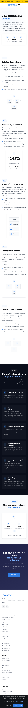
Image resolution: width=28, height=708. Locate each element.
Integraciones (5, 624)
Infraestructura (5, 665)
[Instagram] (7, 606)
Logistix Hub (5, 622)
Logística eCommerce (7, 638)
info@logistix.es (5, 693)
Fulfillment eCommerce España (9, 615)
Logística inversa (6, 619)
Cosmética (4, 629)
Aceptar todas (18, 705)
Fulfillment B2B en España (8, 617)
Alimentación (5, 631)
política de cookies (19, 701)
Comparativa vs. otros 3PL (8, 663)
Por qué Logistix (6, 660)
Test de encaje (5, 677)
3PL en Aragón (5, 650)
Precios (3, 675)
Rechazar (8, 705)
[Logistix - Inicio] (13, 5)
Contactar (13, 574)
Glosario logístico (6, 670)
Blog (3, 667)
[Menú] (19, 5)
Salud (3, 634)
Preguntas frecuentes (7, 672)
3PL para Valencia (6, 648)
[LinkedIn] (3, 606)
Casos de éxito (5, 636)
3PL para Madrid (6, 645)
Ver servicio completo (14, 580)
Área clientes (5, 682)
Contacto (4, 679)
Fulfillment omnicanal (7, 626)
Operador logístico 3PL (7, 641)
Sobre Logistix (5, 658)
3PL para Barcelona (6, 643)
